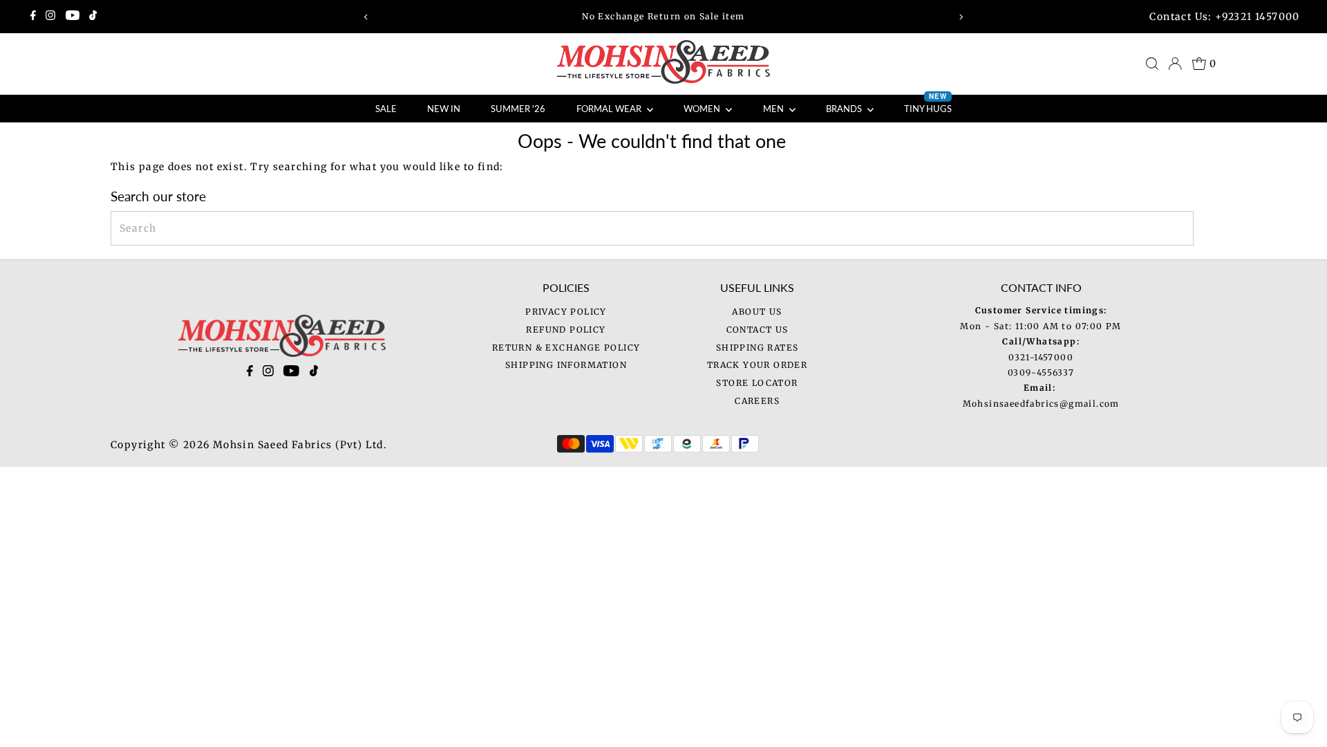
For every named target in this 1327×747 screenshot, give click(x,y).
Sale (386, 108)
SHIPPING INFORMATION (566, 365)
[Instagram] (50, 16)
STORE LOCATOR (757, 383)
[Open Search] (1152, 63)
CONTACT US (757, 329)
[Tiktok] (93, 16)
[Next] (961, 17)
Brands (845, 108)
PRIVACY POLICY (566, 311)
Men (774, 108)
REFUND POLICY (565, 329)
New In (443, 108)
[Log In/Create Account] (1175, 63)
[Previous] (366, 17)
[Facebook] (33, 16)
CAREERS (757, 401)
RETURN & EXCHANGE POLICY (566, 347)
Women (703, 108)
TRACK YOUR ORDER (757, 365)
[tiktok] (314, 373)
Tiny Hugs (928, 104)
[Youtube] (72, 16)
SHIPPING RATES (757, 347)
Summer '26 (518, 108)
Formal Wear (609, 108)
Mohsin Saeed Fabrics (272, 445)
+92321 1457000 (1257, 16)
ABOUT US (757, 311)
